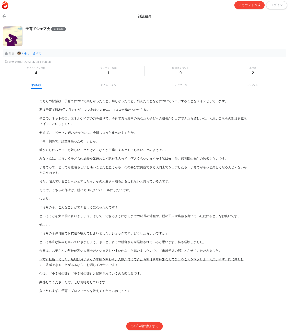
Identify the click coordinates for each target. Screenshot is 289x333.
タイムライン (108, 85)
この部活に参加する (144, 326)
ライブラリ (181, 85)
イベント (252, 85)
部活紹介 (36, 85)
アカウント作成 (249, 5)
